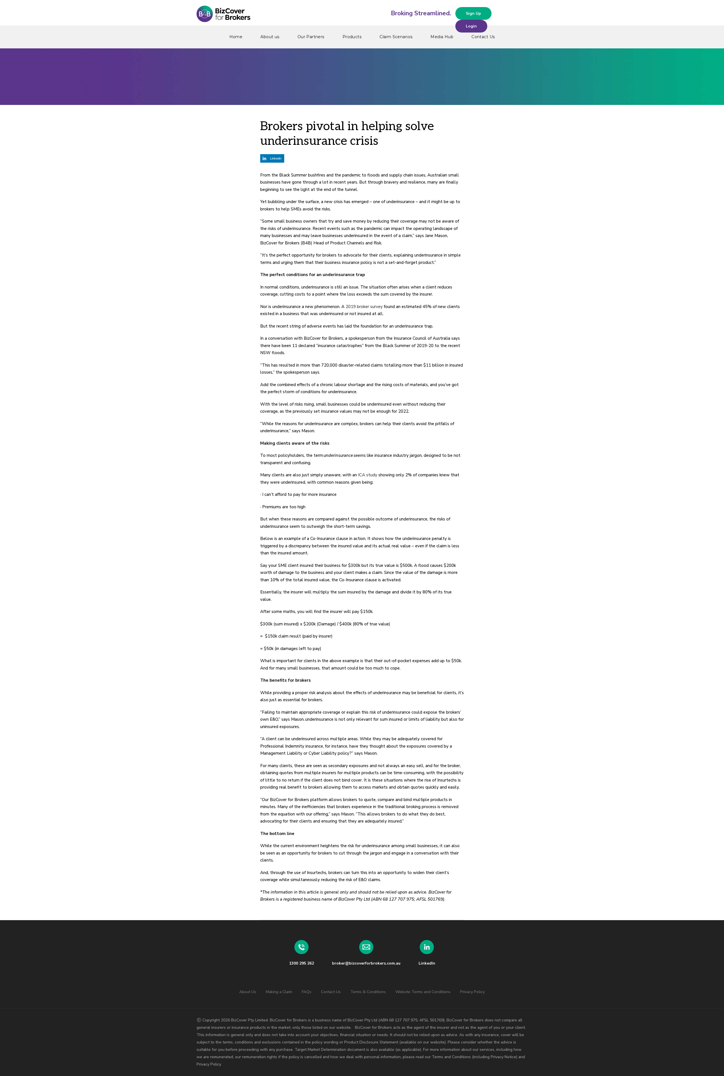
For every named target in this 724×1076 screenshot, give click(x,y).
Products (351, 36)
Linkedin (275, 158)
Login (471, 26)
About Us (247, 992)
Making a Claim (279, 992)
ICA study (367, 475)
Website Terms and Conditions (423, 992)
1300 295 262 (301, 963)
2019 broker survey (364, 306)
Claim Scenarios (396, 36)
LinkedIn (427, 963)
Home (236, 36)
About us (269, 36)
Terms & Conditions (368, 992)
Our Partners (311, 36)
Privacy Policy (472, 992)
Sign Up (473, 13)
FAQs (306, 992)
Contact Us (483, 36)
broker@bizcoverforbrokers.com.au (366, 963)
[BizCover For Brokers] (362, 14)
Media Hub (441, 36)
